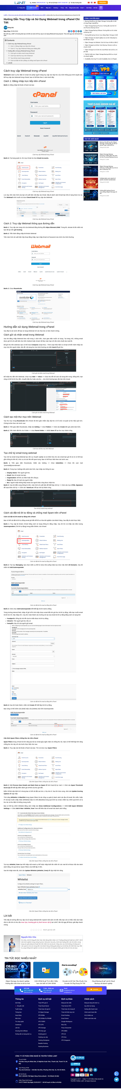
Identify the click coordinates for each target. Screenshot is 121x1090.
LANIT (5, 15)
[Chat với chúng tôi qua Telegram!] (116, 1081)
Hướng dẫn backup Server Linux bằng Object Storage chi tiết (101, 35)
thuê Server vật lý (45, 922)
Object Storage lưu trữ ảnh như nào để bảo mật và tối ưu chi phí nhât (100, 50)
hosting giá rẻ (33, 922)
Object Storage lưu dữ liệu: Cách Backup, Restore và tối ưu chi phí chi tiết (100, 46)
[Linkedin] (81, 31)
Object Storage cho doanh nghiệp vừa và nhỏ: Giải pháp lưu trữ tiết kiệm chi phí (100, 38)
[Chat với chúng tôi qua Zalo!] (116, 1076)
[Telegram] (76, 31)
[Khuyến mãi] (101, 8)
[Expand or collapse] (76, 40)
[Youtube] (74, 31)
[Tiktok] (79, 31)
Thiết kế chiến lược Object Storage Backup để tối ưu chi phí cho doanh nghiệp (100, 55)
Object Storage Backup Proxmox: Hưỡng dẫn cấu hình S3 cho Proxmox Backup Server (100, 26)
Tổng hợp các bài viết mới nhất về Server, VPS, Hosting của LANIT (27, 15)
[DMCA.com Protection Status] (88, 1064)
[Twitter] (71, 31)
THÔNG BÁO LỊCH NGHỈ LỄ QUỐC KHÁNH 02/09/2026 (108, 179)
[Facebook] (69, 31)
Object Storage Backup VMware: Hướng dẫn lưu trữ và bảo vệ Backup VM (100, 31)
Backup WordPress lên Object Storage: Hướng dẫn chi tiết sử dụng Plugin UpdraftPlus (100, 22)
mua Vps (24, 922)
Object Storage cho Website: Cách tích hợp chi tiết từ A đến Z (101, 42)
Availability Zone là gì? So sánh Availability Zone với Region (101, 59)
